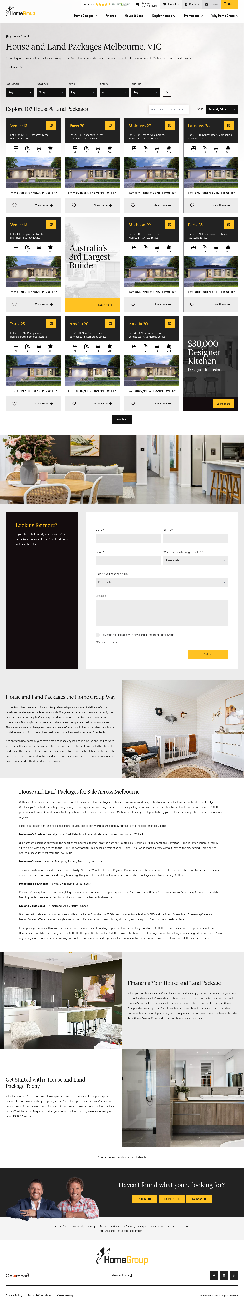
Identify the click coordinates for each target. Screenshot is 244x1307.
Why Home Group (223, 16)
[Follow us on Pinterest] (234, 1275)
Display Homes (162, 16)
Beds (72, 84)
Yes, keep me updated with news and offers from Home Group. (138, 634)
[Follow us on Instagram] (224, 1275)
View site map (65, 1295)
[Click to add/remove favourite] (14, 205)
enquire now (153, 938)
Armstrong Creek (59, 906)
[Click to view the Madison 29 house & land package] (151, 271)
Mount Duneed (79, 906)
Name (99, 530)
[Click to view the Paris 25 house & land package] (92, 172)
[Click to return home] (7, 36)
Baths (104, 84)
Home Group (211, 1295)
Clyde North (67, 883)
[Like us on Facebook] (214, 1275)
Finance (111, 16)
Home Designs (83, 16)
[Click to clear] (167, 92)
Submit (208, 654)
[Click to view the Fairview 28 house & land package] (211, 172)
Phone (167, 530)
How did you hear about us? (112, 574)
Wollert (138, 834)
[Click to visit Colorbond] (17, 1275)
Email (99, 552)
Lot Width (12, 84)
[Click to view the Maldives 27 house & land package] (151, 172)
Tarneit (72, 861)
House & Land (134, 16)
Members (194, 4)
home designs (103, 938)
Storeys (42, 84)
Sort (200, 109)
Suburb (136, 84)
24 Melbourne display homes (110, 825)
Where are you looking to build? (182, 552)
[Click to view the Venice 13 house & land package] (33, 172)
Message (101, 595)
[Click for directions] (51, 125)
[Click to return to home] (20, 11)
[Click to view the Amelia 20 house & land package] (92, 370)
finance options (132, 938)
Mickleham (100, 834)
